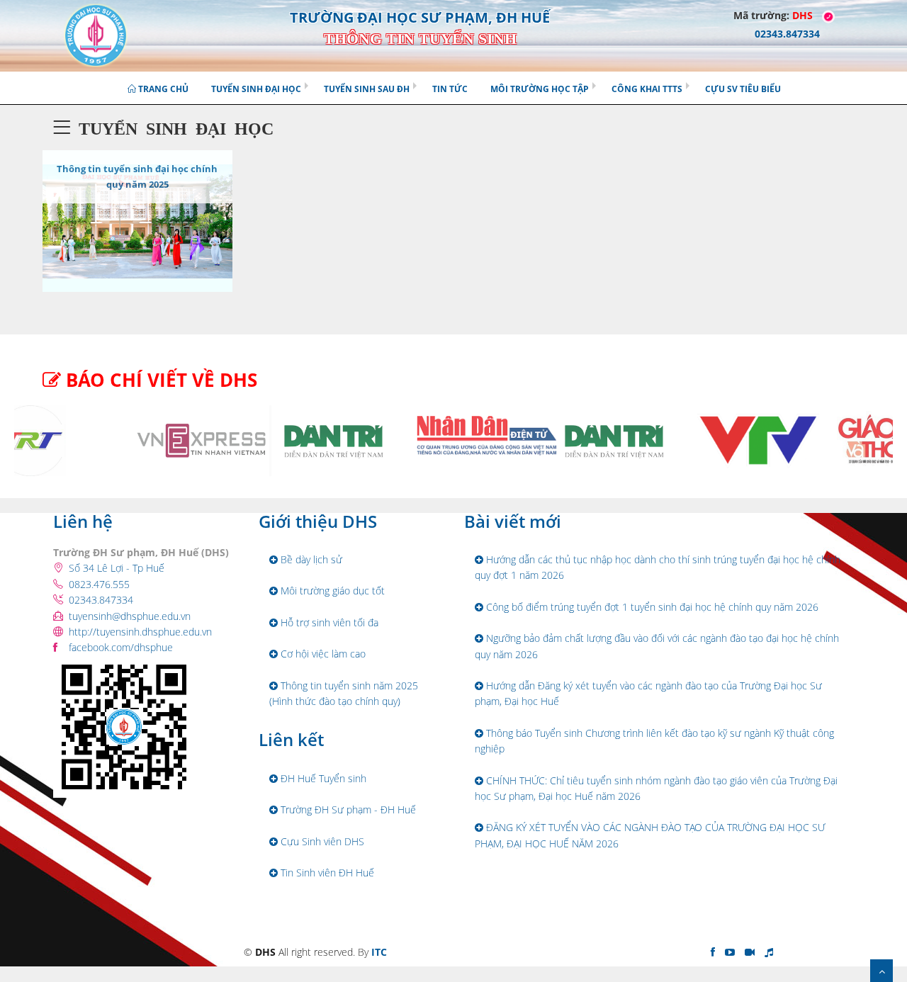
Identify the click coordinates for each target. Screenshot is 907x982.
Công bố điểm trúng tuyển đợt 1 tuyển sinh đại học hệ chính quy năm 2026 (650, 607)
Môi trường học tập (539, 89)
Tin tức (450, 89)
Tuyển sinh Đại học (256, 89)
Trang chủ (162, 89)
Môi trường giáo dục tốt (331, 590)
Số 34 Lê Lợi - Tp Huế (116, 568)
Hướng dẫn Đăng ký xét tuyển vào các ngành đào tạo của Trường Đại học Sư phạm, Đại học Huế (648, 693)
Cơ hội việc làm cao (322, 653)
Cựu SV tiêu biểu (743, 89)
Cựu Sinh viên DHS (321, 841)
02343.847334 (101, 599)
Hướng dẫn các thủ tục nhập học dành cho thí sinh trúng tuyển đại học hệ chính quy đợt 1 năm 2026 (657, 567)
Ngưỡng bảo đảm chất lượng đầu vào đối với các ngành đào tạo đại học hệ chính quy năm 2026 (657, 645)
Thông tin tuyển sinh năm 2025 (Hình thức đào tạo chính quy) (343, 693)
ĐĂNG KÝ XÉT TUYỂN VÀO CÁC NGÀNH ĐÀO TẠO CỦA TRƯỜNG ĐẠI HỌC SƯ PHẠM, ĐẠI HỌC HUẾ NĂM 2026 (650, 835)
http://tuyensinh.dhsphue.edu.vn (140, 631)
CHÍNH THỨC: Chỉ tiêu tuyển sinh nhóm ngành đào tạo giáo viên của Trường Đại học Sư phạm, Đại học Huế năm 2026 (656, 788)
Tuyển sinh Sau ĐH (367, 89)
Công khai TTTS (647, 89)
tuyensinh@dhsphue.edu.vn (130, 616)
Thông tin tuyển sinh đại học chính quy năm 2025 (137, 176)
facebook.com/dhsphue (121, 647)
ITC (379, 952)
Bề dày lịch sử (310, 559)
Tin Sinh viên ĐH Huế (326, 872)
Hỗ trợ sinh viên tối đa (328, 622)
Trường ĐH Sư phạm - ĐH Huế (347, 809)
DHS (802, 15)
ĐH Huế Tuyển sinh (322, 778)
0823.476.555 (99, 584)
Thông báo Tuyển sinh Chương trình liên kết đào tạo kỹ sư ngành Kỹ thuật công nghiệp (654, 740)
